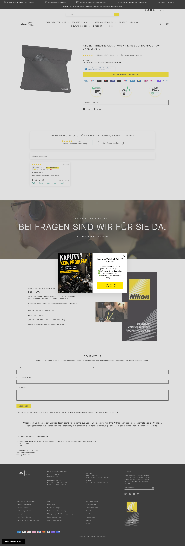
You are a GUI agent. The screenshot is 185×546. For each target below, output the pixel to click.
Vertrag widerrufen (13, 541)
